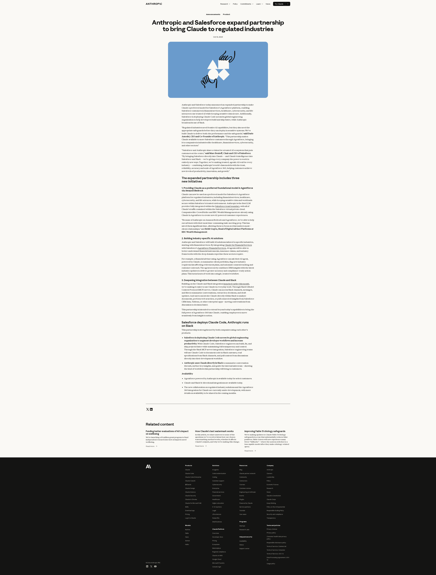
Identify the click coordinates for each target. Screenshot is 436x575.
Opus (187, 537)
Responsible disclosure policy (276, 542)
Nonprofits (215, 518)
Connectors (243, 481)
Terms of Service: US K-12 (275, 554)
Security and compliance (275, 514)
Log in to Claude (190, 518)
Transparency (271, 518)
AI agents (215, 470)
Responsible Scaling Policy (275, 510)
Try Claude (279, 4)
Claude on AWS (217, 555)
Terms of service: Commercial (276, 546)
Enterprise (215, 488)
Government (216, 496)
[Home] (154, 4)
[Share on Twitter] (147, 409)
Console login (216, 567)
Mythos (187, 529)
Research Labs (244, 529)
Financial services (218, 492)
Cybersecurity (217, 484)
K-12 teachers (217, 507)
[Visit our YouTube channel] (155, 566)
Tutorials (242, 510)
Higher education (218, 503)
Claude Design (190, 488)
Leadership (270, 477)
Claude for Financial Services (238, 245)
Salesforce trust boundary (227, 206)
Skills (186, 507)
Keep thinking (271, 503)
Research (270, 488)
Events (241, 496)
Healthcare (216, 499)
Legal (214, 510)
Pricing (187, 514)
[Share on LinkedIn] (151, 409)
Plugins (241, 499)
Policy (235, 4)
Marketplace (216, 548)
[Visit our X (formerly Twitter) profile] (151, 566)
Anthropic (270, 470)
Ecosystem (215, 544)
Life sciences (216, 514)
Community (243, 477)
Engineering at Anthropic (247, 492)
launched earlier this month (236, 284)
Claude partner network (247, 473)
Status (241, 545)
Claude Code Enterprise (193, 477)
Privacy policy (271, 533)
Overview (215, 533)
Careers (269, 473)
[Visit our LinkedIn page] (147, 566)
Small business (217, 522)
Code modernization (219, 473)
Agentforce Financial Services (212, 248)
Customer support (218, 481)
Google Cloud (216, 559)
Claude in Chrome (191, 499)
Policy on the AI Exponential (276, 507)
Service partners (245, 507)
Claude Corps (271, 499)
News (268, 4)
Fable (187, 533)
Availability (243, 541)
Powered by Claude (246, 503)
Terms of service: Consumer (276, 550)
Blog (240, 470)
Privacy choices (272, 529)
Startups (242, 526)
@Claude (188, 484)
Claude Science (190, 492)
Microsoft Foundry (218, 563)
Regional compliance (219, 552)
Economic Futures (272, 484)
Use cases (242, 514)
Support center (244, 548)
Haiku (187, 544)
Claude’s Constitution (274, 496)
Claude (187, 470)
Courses (242, 484)
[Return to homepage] (148, 466)
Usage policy (271, 563)
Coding (214, 477)
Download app (189, 510)
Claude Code (189, 473)
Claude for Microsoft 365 (193, 503)
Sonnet (187, 541)
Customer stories (245, 488)
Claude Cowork (190, 481)
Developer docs (217, 537)
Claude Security (190, 496)
